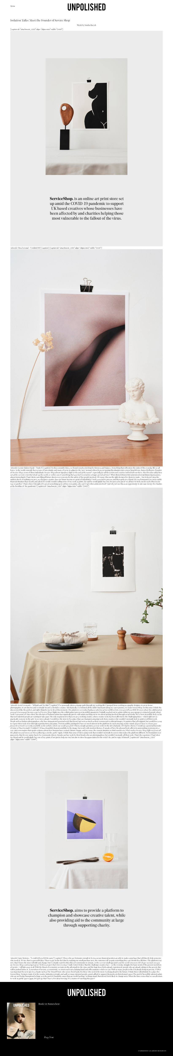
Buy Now (49, 1037)
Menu (12, 6)
